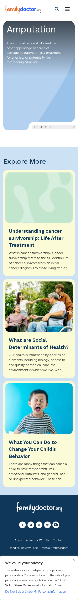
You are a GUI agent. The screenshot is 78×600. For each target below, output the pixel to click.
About (19, 540)
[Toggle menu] (67, 9)
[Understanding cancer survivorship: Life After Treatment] (39, 223)
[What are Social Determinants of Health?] (39, 328)
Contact (58, 540)
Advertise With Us (37, 540)
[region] (39, 578)
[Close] (73, 559)
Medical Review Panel (24, 548)
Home (11, 122)
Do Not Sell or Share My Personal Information (35, 591)
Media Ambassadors (55, 548)
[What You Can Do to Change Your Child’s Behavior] (39, 434)
